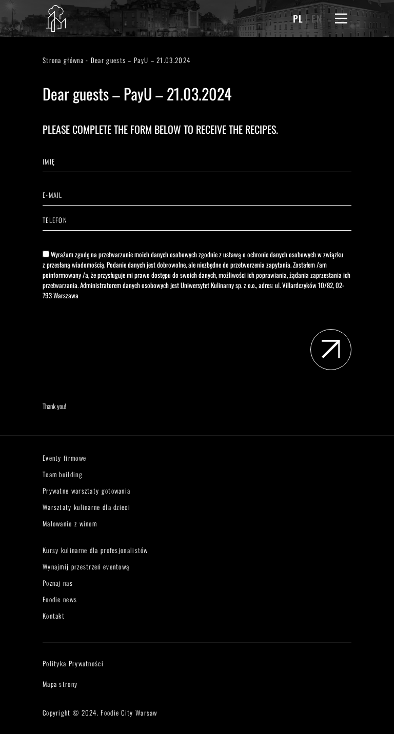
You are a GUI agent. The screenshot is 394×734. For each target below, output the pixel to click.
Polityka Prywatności (73, 663)
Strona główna (63, 60)
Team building (63, 474)
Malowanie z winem (70, 523)
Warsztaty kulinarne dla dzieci (86, 507)
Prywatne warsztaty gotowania (86, 490)
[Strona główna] (56, 18)
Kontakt (54, 615)
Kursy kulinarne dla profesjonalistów (95, 550)
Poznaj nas (58, 583)
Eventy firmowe (64, 458)
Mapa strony (60, 684)
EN (317, 18)
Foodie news (60, 599)
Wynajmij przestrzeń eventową (86, 566)
